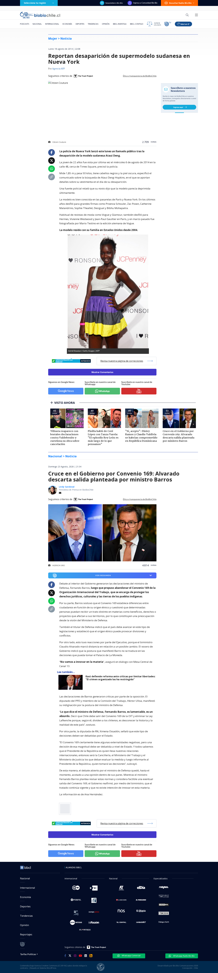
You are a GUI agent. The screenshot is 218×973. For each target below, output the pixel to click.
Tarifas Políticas (28, 954)
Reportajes (26, 934)
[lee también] (71, 682)
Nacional (37, 24)
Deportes (80, 24)
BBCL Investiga (119, 24)
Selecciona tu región (35, 2)
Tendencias (93, 24)
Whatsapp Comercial (130, 955)
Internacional (52, 24)
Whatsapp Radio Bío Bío (184, 955)
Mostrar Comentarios (102, 372)
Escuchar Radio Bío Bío (180, 3)
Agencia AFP (58, 69)
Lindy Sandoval (66, 486)
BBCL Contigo (136, 24)
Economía (67, 24)
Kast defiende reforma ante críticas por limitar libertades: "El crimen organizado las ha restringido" (120, 678)
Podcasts (24, 24)
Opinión (105, 24)
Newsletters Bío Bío (114, 3)
